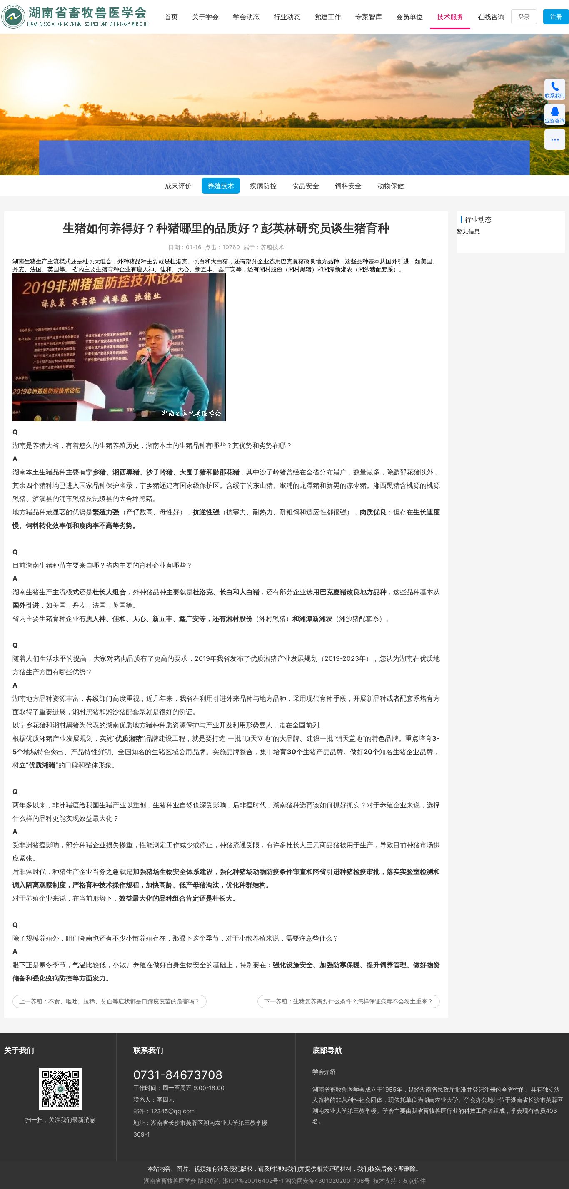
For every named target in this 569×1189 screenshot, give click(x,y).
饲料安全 (348, 185)
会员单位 (409, 16)
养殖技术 (220, 185)
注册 (556, 16)
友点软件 (414, 1180)
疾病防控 (263, 185)
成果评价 (178, 185)
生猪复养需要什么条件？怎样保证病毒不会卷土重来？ (363, 1001)
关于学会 (205, 16)
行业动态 (287, 16)
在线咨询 (491, 16)
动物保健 (390, 185)
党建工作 (327, 16)
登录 (524, 16)
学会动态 (246, 16)
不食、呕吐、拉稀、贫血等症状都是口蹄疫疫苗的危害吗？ (124, 1001)
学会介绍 (324, 1071)
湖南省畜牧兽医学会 (170, 1180)
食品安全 (305, 185)
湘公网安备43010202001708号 (327, 1180)
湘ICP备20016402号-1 (253, 1180)
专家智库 (368, 16)
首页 (171, 16)
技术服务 (450, 16)
